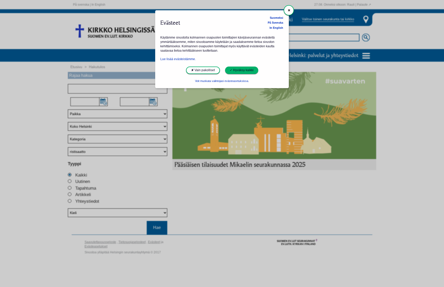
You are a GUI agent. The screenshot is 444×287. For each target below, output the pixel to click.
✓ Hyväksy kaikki (242, 70)
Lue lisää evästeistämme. (178, 59)
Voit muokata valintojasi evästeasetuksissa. (222, 80)
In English (276, 27)
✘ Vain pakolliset (203, 70)
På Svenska (275, 22)
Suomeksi (276, 17)
